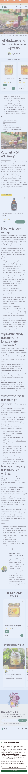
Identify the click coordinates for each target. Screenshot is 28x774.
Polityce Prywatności (17, 763)
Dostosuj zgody (14, 767)
